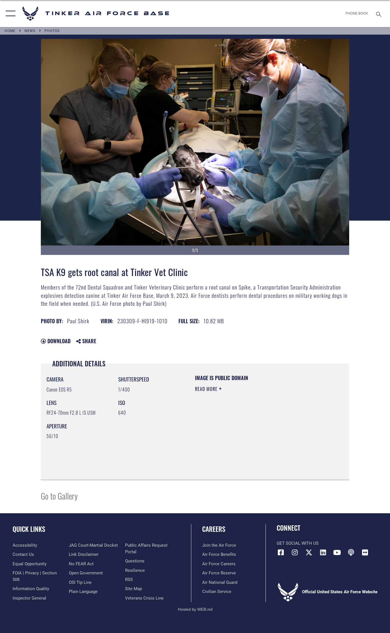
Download (58, 341)
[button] (9, 13)
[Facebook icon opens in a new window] (281, 552)
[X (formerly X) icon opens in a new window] (309, 552)
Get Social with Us (298, 543)
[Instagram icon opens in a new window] (295, 552)
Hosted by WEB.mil (195, 609)
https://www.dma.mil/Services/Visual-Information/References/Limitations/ (262, 433)
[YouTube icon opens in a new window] (337, 552)
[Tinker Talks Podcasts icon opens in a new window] (351, 552)
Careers (213, 529)
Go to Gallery (59, 496)
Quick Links (29, 529)
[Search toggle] (380, 13)
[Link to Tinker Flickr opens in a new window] (365, 552)
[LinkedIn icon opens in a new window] (323, 552)
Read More (207, 389)
